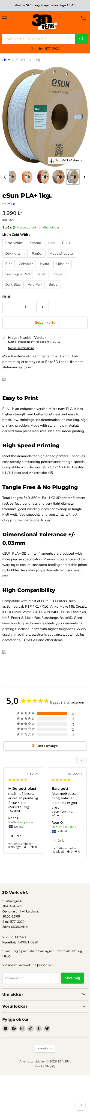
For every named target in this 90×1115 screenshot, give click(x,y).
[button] (26, 847)
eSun (11, 204)
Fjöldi (6, 297)
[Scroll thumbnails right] (83, 177)
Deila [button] (17, 836)
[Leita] (81, 39)
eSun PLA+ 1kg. (18, 807)
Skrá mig (72, 978)
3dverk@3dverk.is (15, 927)
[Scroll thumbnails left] (5, 177)
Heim (6, 60)
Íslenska (42, 1048)
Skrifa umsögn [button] (47, 746)
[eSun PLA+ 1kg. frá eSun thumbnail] (10, 177)
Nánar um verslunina (21, 348)
